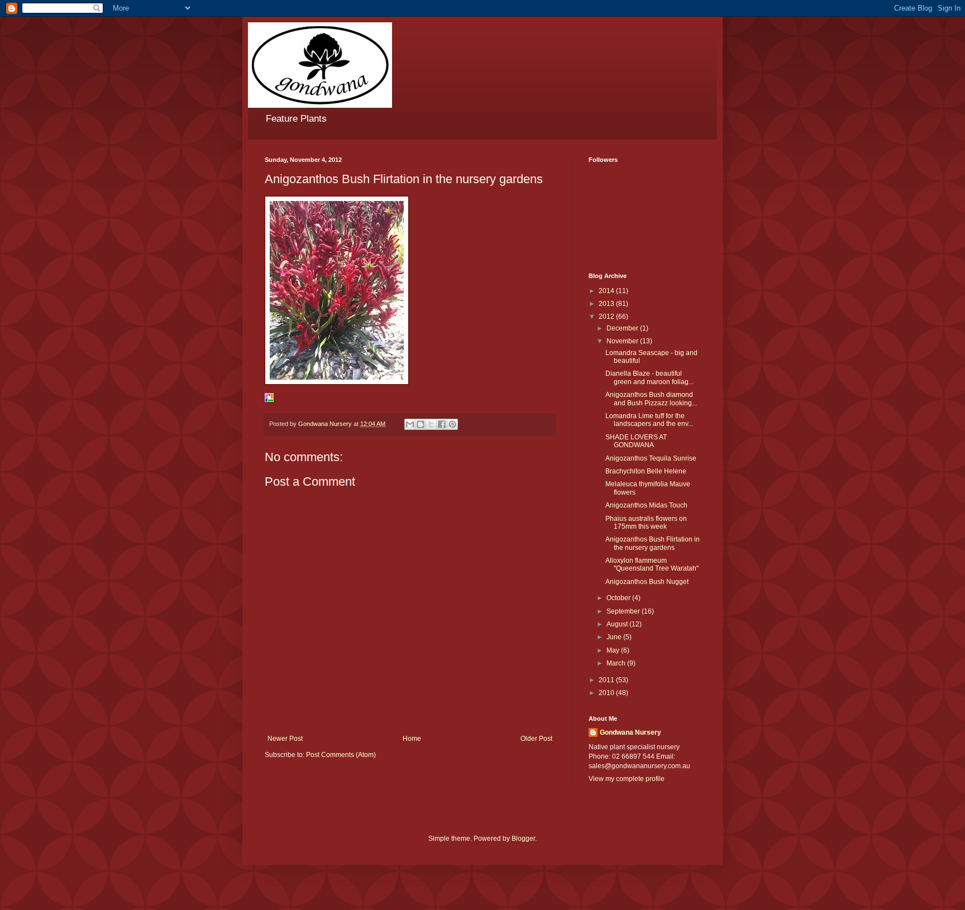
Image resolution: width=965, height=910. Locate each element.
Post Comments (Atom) (341, 755)
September (624, 611)
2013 (607, 304)
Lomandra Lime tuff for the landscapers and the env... (649, 420)
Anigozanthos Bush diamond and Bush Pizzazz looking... (651, 398)
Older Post (536, 739)
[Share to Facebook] (441, 424)
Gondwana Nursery (630, 732)
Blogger (523, 838)
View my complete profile (627, 779)
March (616, 663)
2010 (607, 693)
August (617, 624)
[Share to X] (431, 424)
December (623, 328)
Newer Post (285, 739)
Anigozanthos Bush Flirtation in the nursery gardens (652, 543)
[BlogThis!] (420, 424)
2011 (607, 680)
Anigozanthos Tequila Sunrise (650, 458)
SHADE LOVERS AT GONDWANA (636, 441)
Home (412, 739)
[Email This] (409, 424)
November (623, 341)
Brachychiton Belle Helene (645, 471)
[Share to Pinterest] (452, 424)
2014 (607, 291)
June (614, 637)
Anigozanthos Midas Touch (646, 505)
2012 (607, 316)
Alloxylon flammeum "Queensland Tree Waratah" (652, 564)
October (619, 598)
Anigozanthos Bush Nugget (647, 582)
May (613, 650)
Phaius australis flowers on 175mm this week (646, 522)
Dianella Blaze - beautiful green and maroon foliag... (649, 377)
